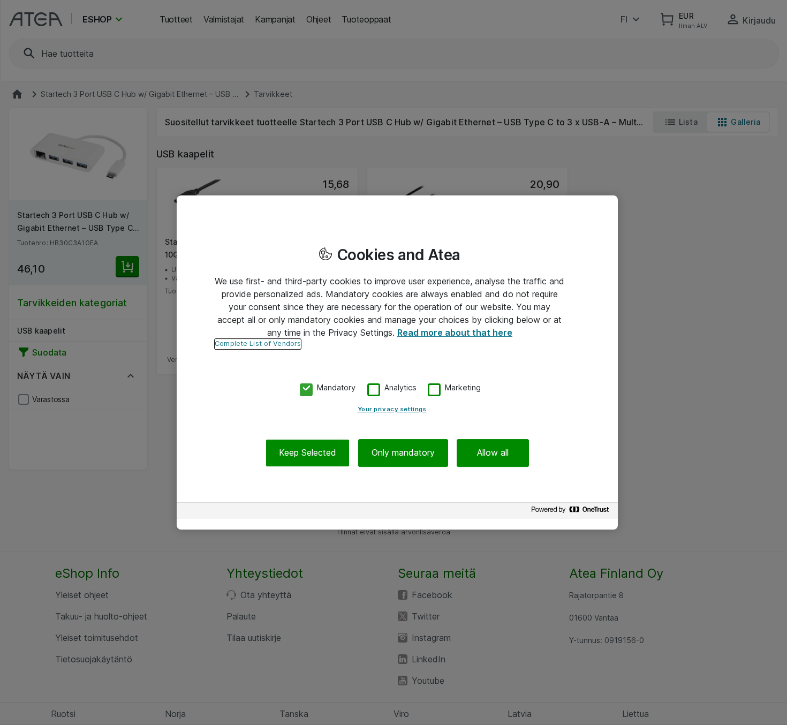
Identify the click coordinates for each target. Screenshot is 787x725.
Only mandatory (403, 453)
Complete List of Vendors (258, 343)
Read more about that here (454, 332)
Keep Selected (307, 453)
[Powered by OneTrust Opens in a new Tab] (571, 512)
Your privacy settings (392, 409)
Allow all (493, 453)
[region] (397, 362)
